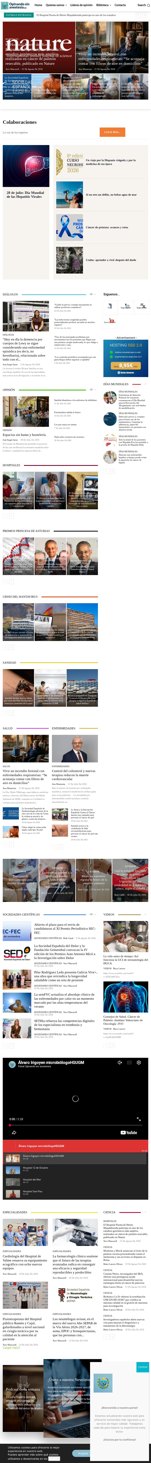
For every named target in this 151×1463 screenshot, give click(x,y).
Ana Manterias (9, 788)
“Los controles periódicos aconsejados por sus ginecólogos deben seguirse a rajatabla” (75, 358)
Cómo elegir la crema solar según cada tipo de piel (34, 828)
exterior (20, 872)
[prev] (138, 15)
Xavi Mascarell (70, 963)
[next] (144, 15)
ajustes (54, 1458)
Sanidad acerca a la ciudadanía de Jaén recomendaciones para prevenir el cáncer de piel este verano (84, 831)
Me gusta (110, 303)
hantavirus (18, 629)
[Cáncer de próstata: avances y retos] (69, 227)
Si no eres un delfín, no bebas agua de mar (111, 194)
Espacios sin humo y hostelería (24, 435)
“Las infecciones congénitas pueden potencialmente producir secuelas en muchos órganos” (74, 322)
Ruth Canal (68, 938)
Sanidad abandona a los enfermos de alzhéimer (75, 400)
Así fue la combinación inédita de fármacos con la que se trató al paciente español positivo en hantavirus (50, 634)
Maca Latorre (119, 968)
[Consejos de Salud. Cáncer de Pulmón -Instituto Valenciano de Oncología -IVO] (125, 997)
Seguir (126, 303)
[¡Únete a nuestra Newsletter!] (72, 1398)
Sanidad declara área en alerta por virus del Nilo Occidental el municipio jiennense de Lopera (18, 700)
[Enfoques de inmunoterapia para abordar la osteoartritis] (21, 880)
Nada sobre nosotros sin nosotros (69, 437)
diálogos (8, 335)
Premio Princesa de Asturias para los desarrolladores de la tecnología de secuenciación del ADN (50, 568)
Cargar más (10, 1347)
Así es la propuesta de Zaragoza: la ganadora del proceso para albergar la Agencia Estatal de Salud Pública (82, 699)
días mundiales (128, 392)
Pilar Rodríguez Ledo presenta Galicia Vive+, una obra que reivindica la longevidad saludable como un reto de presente (65, 976)
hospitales (12, 39)
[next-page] (11, 515)
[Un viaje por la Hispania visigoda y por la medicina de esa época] (69, 162)
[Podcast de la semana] (24, 1398)
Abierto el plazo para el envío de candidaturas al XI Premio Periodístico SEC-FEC (65, 929)
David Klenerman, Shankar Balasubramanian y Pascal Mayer (82, 569)
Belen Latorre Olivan (112, 1264)
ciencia (107, 1247)
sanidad (18, 695)
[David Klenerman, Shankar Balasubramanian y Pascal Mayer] (82, 556)
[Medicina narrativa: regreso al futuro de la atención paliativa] (94, 880)
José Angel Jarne (10, 364)
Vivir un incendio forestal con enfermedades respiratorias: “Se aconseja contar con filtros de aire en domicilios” (25, 777)
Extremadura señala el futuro (67, 412)
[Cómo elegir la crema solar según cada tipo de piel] (46, 87)
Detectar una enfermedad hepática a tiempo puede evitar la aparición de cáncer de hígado (132, 459)
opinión (7, 430)
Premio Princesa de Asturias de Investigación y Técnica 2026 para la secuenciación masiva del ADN (18, 568)
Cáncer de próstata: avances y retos (107, 227)
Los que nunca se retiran (65, 424)
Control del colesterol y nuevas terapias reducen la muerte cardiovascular (73, 775)
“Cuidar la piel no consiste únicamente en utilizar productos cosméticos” (73, 305)
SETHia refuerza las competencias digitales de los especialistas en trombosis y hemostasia (64, 1025)
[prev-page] (5, 515)
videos (107, 968)
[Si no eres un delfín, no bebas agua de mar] (69, 194)
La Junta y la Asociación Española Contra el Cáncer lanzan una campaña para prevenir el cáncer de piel (83, 813)
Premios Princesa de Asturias (18, 559)
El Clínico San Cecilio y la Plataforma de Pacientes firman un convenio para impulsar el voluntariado (18, 502)
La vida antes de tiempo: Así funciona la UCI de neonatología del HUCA (125, 960)
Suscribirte (110, 318)
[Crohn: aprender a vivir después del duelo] (69, 260)
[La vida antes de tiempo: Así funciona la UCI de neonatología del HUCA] (125, 936)
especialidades (12, 1251)
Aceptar (83, 1453)
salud (82, 48)
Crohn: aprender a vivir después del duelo (111, 260)
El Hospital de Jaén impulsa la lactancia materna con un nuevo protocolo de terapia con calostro (50, 502)
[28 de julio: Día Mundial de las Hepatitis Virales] (26, 166)
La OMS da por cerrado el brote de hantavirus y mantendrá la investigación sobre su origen (18, 635)
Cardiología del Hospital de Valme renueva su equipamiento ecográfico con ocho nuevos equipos (25, 1262)
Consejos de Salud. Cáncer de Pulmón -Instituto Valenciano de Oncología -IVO (123, 1020)
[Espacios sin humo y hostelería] (26, 411)
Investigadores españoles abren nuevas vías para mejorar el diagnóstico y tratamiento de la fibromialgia (124, 1322)
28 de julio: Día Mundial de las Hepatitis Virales (25, 195)
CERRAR (142, 1367)
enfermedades (60, 766)
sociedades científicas (48, 938)
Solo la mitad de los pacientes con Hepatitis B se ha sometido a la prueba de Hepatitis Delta (133, 442)
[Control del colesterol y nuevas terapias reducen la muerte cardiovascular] (75, 748)
